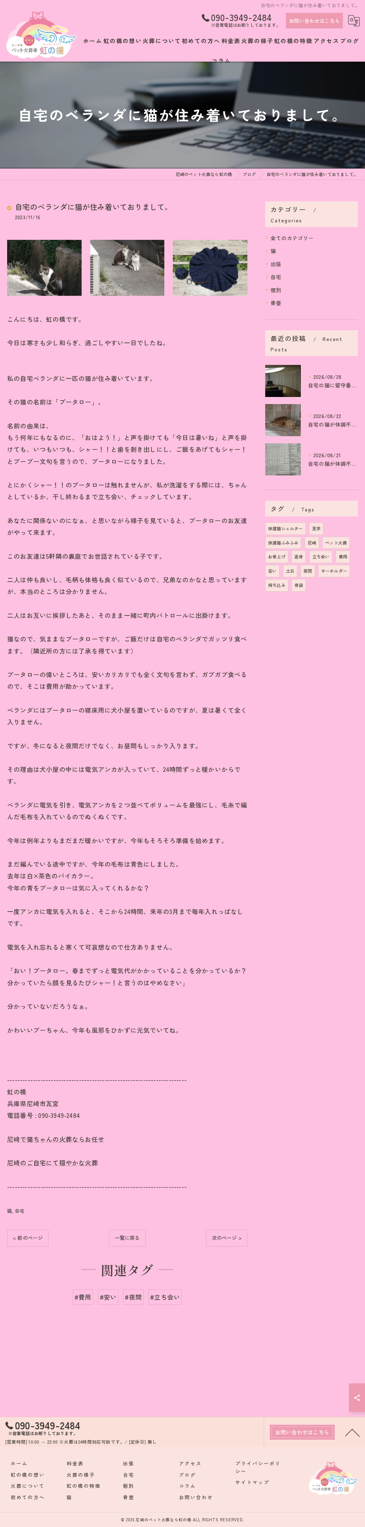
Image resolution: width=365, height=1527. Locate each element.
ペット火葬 (336, 543)
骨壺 (276, 302)
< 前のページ (28, 1237)
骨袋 (298, 585)
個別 (276, 290)
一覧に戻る (127, 1237)
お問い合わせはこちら (314, 20)
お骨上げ (277, 556)
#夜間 (133, 1297)
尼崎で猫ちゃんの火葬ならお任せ (55, 1139)
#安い (108, 1297)
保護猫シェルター (285, 528)
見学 (316, 528)
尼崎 (312, 543)
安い (272, 571)
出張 (276, 264)
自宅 (19, 1210)
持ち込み (277, 585)
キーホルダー (334, 571)
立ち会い (321, 556)
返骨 (298, 556)
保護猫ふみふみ (283, 543)
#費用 (83, 1297)
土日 (290, 571)
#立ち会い (165, 1297)
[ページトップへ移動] (352, 1432)
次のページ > (227, 1237)
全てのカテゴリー (292, 238)
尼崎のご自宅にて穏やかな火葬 (52, 1162)
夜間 (307, 571)
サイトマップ (252, 1482)
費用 (343, 556)
